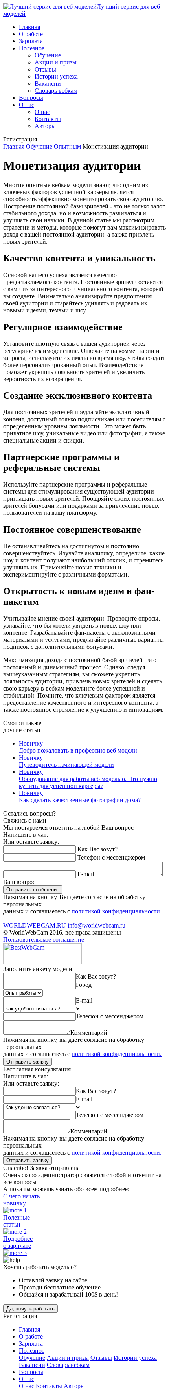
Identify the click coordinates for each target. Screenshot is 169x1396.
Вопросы (31, 97)
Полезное (31, 48)
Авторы (45, 126)
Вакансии (48, 83)
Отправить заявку (27, 1062)
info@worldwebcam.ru (96, 925)
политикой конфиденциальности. (117, 911)
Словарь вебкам (56, 90)
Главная (29, 27)
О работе (31, 34)
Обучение (48, 55)
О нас (26, 104)
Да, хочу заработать (30, 1309)
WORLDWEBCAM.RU (34, 925)
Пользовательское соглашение (43, 939)
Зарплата (31, 41)
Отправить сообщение (32, 890)
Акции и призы (56, 62)
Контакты (48, 119)
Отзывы (45, 69)
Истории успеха (56, 76)
